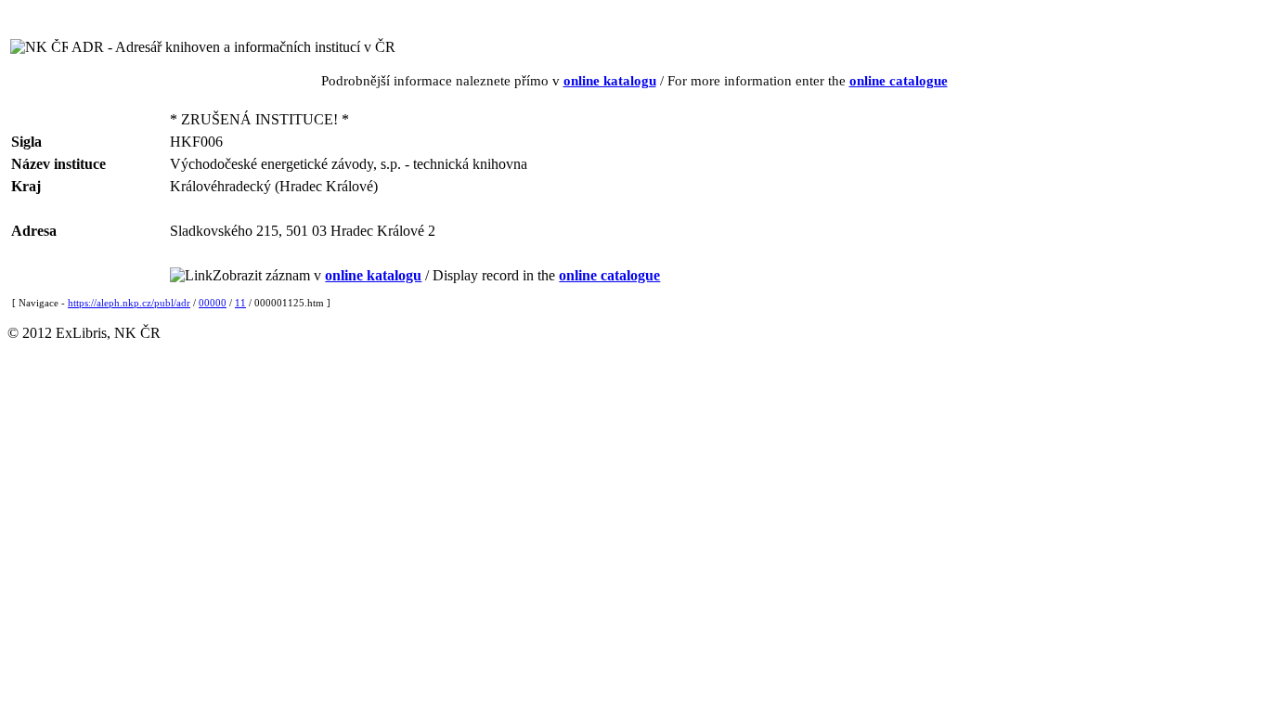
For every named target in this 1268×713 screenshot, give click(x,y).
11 (240, 302)
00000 (212, 302)
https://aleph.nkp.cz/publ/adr (129, 302)
